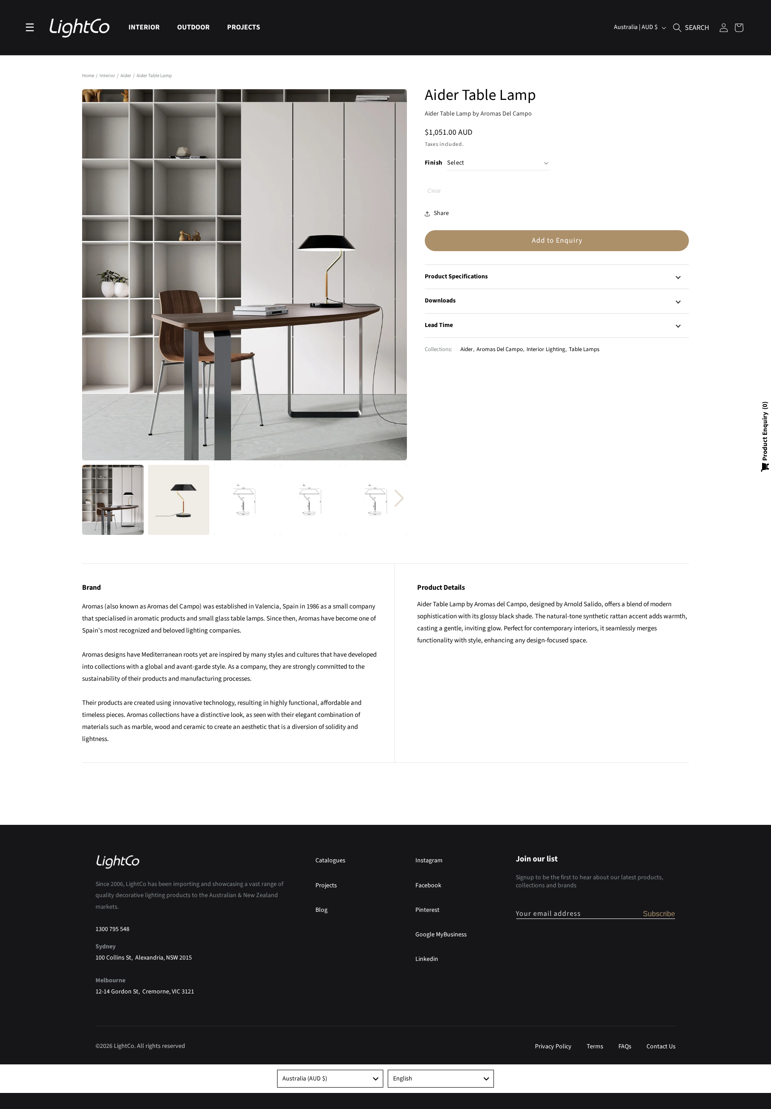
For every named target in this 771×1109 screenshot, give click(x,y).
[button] (147, 27)
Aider (126, 75)
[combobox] (330, 1079)
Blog (321, 909)
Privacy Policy (553, 1046)
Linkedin (426, 958)
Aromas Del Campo (500, 349)
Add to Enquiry (557, 240)
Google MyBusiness (441, 934)
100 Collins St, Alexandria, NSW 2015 (143, 957)
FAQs (624, 1046)
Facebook (428, 885)
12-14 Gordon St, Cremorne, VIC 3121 (144, 991)
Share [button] (441, 213)
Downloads (440, 300)
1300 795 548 (112, 928)
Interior (107, 75)
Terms (595, 1046)
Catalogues (330, 860)
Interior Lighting (545, 349)
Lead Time (439, 324)
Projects (326, 885)
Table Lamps (584, 349)
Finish (433, 162)
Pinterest (427, 909)
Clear (434, 191)
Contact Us (661, 1046)
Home (88, 75)
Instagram (429, 860)
